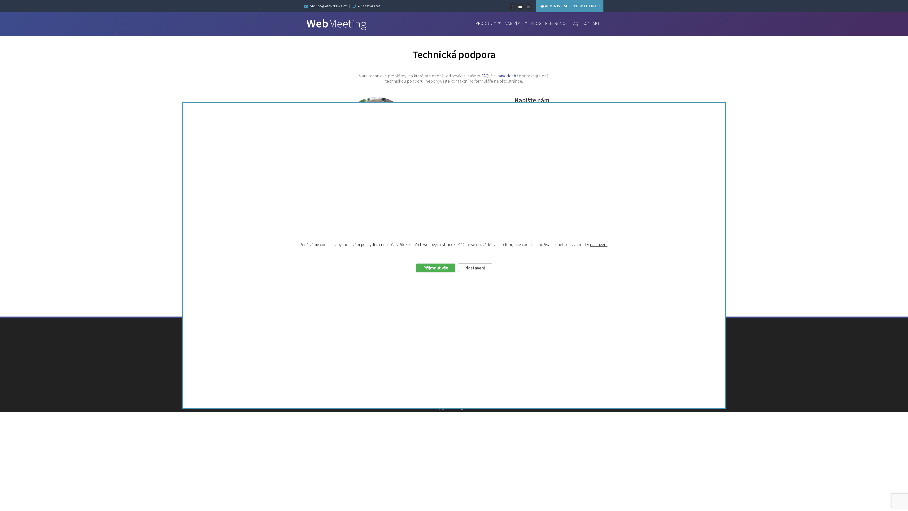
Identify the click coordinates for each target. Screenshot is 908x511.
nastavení (598, 244)
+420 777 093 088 (369, 6)
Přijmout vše (435, 268)
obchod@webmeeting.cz (328, 6)
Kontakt (591, 23)
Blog (536, 23)
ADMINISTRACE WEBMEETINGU (572, 6)
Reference (556, 23)
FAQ (574, 23)
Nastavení (475, 268)
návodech (506, 76)
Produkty (486, 23)
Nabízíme (514, 23)
